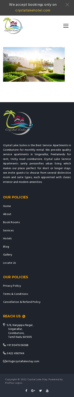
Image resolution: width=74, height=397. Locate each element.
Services (8, 230)
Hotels (7, 238)
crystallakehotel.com (32, 11)
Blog (6, 246)
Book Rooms (11, 222)
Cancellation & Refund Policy (21, 302)
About (7, 214)
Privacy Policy (12, 286)
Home (7, 206)
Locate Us (9, 263)
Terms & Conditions (15, 294)
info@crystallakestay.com (22, 361)
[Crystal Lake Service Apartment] (13, 25)
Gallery (7, 254)
